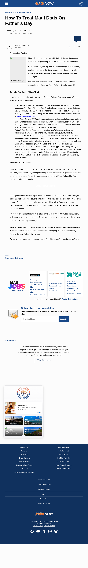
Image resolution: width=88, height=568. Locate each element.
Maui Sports (63, 454)
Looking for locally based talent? (56, 299)
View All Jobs (16, 290)
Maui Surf (24, 454)
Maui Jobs (24, 469)
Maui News (24, 447)
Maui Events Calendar (64, 465)
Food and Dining (64, 461)
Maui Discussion (24, 461)
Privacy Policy (38, 526)
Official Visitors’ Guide (63, 469)
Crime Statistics (24, 458)
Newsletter (44, 499)
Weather (24, 451)
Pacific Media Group (50, 521)
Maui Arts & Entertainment (18, 12)
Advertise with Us (44, 489)
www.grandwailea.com (26, 116)
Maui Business (63, 447)
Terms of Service (44, 504)
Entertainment (63, 451)
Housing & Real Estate (24, 465)
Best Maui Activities (63, 458)
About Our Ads (49, 526)
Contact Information (44, 484)
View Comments (44, 360)
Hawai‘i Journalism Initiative (24, 472)
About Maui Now (44, 479)
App (44, 494)
